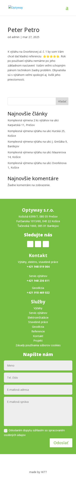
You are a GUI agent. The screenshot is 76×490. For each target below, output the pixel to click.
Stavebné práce (38, 322)
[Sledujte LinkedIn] (46, 244)
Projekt (38, 340)
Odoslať (61, 442)
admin (15, 37)
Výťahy (38, 308)
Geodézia (38, 326)
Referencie (38, 331)
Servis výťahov (38, 313)
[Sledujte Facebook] (30, 244)
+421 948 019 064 (38, 266)
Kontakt (38, 336)
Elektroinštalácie (38, 317)
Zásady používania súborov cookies (38, 345)
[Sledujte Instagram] (38, 244)
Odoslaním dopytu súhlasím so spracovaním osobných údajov (34, 432)
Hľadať (62, 101)
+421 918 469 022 (38, 292)
